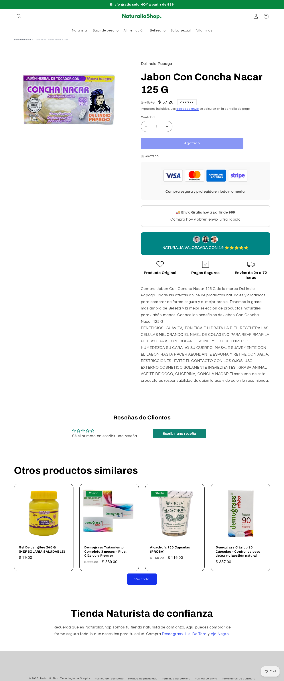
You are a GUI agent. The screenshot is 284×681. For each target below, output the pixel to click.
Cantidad (147, 117)
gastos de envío (187, 109)
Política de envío (206, 678)
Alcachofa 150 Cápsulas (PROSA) (170, 549)
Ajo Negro (220, 634)
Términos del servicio (176, 678)
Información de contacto (238, 678)
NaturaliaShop (49, 678)
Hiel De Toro (196, 634)
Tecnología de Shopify (75, 678)
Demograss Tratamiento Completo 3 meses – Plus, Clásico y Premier (105, 551)
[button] (19, 16)
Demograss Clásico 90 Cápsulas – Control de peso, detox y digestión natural (239, 551)
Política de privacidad (142, 678)
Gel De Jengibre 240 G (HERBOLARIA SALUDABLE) (42, 549)
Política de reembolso (109, 678)
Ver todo (142, 579)
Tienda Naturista (22, 40)
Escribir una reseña (179, 433)
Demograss (172, 634)
